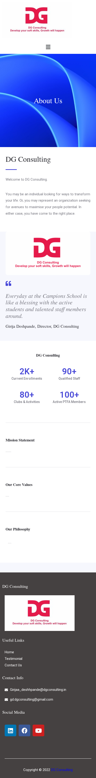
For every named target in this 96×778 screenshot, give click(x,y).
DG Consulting (62, 770)
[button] (48, 47)
